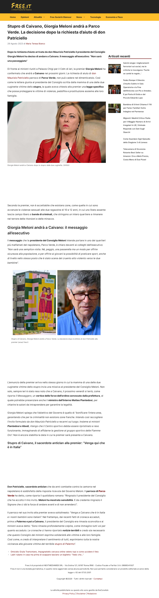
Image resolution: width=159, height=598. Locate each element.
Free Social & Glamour (60, 17)
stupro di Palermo (64, 544)
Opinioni (25, 17)
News (79, 17)
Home (13, 17)
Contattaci (98, 579)
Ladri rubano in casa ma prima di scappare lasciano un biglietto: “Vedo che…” (47, 554)
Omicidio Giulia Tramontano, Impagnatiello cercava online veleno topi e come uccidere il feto (55, 551)
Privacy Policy (68, 593)
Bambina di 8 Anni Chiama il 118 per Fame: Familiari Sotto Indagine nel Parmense (137, 108)
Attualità (38, 17)
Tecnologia (95, 17)
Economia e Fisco (114, 17)
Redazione (92, 593)
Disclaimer (81, 593)
